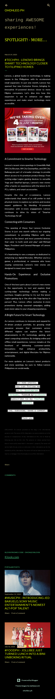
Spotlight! (16, 40)
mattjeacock (35, 686)
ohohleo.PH (14, 10)
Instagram (31, 390)
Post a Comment (18, 613)
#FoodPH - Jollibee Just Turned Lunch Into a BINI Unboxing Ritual (25, 653)
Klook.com (12, 557)
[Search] (48, 4)
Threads (13, 395)
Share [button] (7, 465)
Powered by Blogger (30, 680)
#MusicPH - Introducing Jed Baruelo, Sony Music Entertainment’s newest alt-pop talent (27, 603)
